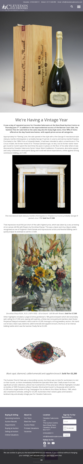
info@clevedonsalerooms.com (54, 436)
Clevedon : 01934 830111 (31, 2)
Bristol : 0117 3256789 (48, 2)
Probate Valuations (31, 428)
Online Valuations (12, 435)
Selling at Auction (11, 431)
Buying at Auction (12, 428)
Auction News (29, 425)
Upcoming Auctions (12, 418)
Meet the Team (30, 421)
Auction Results (11, 421)
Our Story (27, 418)
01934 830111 (48, 433)
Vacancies (27, 431)
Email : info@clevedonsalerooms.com (70, 2)
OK (41, 460)
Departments (10, 425)
